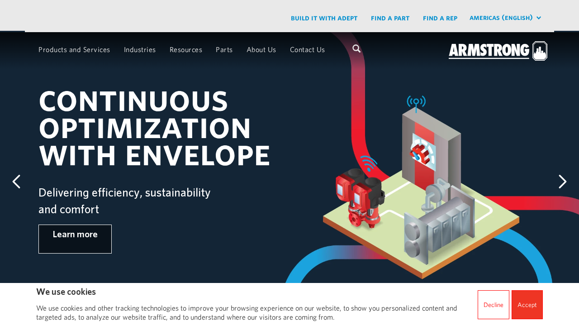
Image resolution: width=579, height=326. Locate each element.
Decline (493, 304)
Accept (527, 304)
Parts (224, 49)
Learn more (75, 234)
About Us (261, 49)
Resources (186, 49)
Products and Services (74, 49)
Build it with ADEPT (324, 17)
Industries (140, 49)
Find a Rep (440, 17)
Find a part (390, 17)
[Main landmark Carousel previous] (16, 181)
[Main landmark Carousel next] (563, 181)
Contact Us (307, 49)
